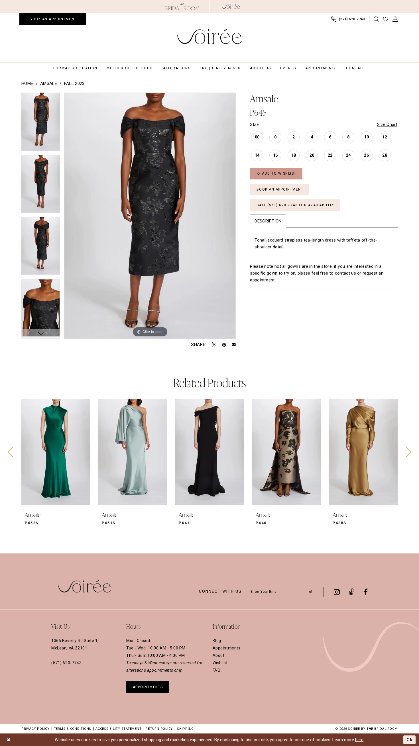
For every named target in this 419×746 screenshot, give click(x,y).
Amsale (48, 83)
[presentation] (55, 452)
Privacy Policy (35, 729)
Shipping (185, 729)
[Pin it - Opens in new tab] (224, 344)
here (359, 739)
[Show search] (376, 19)
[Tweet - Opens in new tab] (214, 344)
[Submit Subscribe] (310, 591)
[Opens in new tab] (182, 6)
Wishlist (220, 663)
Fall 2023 (74, 83)
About (219, 655)
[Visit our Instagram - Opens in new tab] (337, 591)
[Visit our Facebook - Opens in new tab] (366, 591)
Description (268, 221)
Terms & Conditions (72, 729)
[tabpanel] (40, 124)
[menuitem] (52, 19)
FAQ (217, 670)
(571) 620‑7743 (66, 663)
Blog (217, 640)
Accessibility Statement (118, 729)
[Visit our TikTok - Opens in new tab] (352, 591)
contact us (345, 273)
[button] (395, 19)
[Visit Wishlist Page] (385, 19)
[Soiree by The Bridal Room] (230, 6)
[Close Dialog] (8, 740)
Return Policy (159, 729)
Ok (410, 739)
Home (27, 83)
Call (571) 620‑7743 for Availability (295, 205)
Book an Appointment (280, 189)
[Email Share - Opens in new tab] (234, 345)
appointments (148, 687)
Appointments (227, 648)
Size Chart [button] (387, 124)
